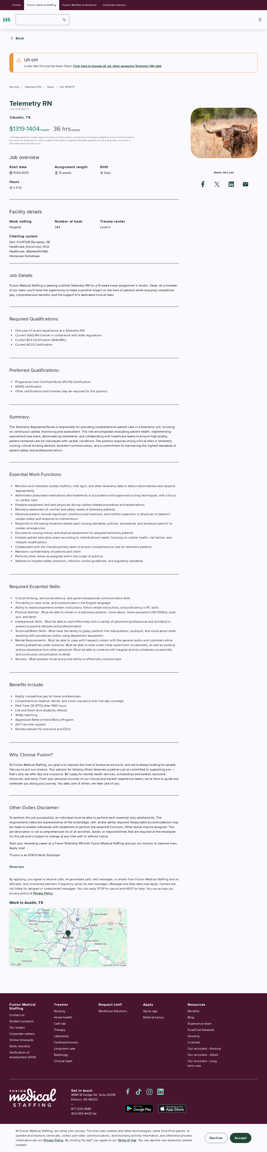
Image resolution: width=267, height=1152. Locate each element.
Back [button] (20, 38)
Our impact (17, 1028)
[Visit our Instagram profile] (149, 1092)
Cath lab (60, 1024)
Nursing (14, 87)
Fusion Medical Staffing (41, 5)
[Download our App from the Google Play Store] (139, 1108)
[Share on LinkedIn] (231, 184)
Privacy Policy (43, 893)
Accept (241, 1138)
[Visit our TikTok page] (138, 1092)
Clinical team (63, 1061)
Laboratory (61, 1036)
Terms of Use (127, 1140)
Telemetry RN (33, 87)
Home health (63, 1017)
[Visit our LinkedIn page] (160, 1092)
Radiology (61, 1055)
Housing (193, 1036)
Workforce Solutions (113, 1011)
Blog (191, 1017)
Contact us (17, 1015)
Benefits (193, 1011)
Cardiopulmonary (66, 1042)
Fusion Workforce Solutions (79, 5)
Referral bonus (153, 1017)
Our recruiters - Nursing (204, 1049)
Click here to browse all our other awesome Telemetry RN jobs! (117, 66)
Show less (16, 867)
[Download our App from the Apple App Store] (172, 1108)
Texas (50, 87)
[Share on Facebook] (203, 184)
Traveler (61, 1004)
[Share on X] (217, 184)
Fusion (17, 5)
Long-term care (64, 1049)
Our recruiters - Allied (203, 1055)
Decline (216, 1138)
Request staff (110, 1004)
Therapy (59, 1030)
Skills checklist (19, 1046)
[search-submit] (64, 19)
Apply (148, 1004)
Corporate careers (22, 1034)
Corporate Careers (114, 5)
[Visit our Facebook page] (128, 1092)
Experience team (199, 1024)
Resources (196, 1004)
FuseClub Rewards (201, 1030)
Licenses (194, 1042)
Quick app (150, 1011)
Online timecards (21, 1040)
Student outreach (21, 1021)
